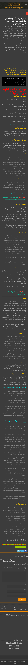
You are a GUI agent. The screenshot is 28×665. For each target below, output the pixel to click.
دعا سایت (11, 539)
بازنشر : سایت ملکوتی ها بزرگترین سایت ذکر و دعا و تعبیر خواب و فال (14, 83)
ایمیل (24, 589)
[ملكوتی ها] (14, 5)
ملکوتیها (19, 661)
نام (25, 584)
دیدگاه (24, 570)
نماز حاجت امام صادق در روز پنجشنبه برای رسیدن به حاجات (18, 556)
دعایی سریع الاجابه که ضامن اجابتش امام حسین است (9, 560)
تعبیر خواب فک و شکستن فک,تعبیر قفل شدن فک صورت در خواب (14, 79)
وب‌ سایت (24, 594)
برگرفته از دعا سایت (21, 81)
